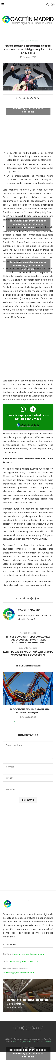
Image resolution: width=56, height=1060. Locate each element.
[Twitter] (15, 1028)
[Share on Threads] (35, 98)
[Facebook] (28, 1028)
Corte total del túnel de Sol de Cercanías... (28, 1001)
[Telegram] (21, 1028)
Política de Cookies (42, 1041)
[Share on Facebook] (17, 98)
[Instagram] (34, 1028)
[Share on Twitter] (20, 98)
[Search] (47, 4)
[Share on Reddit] (24, 98)
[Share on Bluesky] (38, 98)
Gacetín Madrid (29, 609)
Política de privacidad (22, 1041)
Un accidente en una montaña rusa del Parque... (29, 711)
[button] (5, 697)
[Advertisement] (28, 350)
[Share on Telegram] (31, 98)
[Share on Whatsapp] (27, 98)
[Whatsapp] (40, 1028)
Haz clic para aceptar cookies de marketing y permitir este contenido (28, 108)
